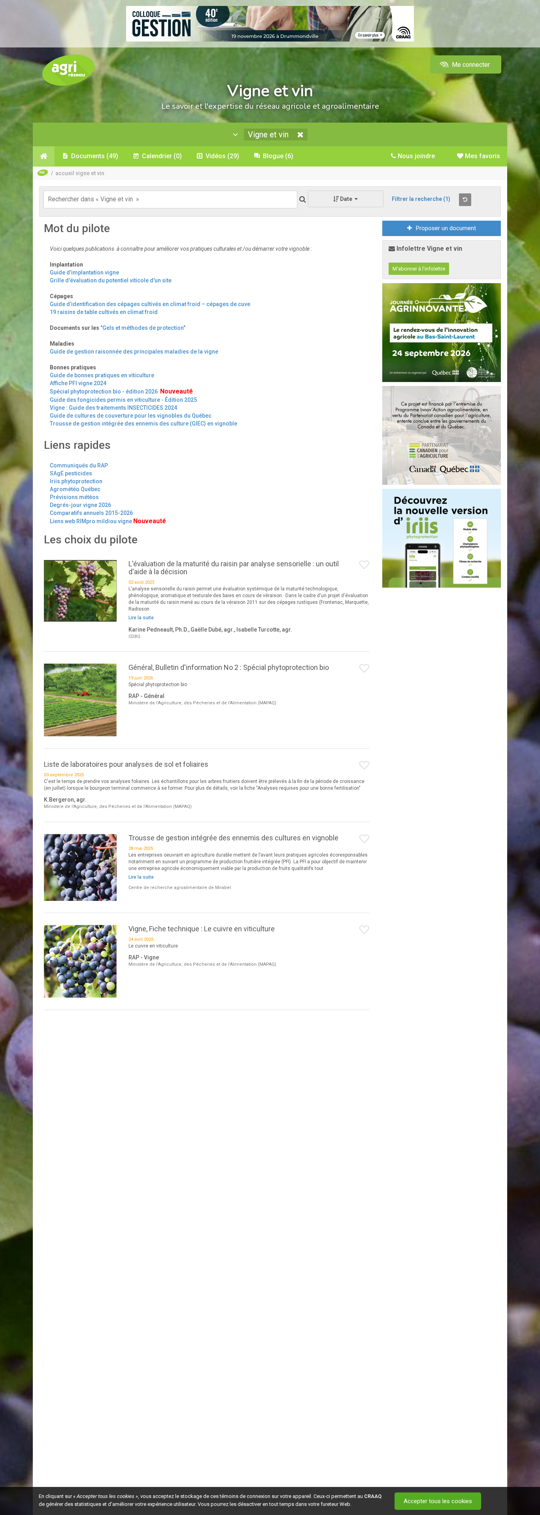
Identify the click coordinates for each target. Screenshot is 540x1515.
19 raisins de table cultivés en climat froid (104, 312)
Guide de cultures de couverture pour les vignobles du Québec (130, 415)
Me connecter (470, 64)
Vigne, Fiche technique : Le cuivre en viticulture (201, 929)
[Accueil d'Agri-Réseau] (68, 69)
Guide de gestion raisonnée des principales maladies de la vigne (134, 351)
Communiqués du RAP (79, 465)
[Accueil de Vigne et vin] (44, 156)
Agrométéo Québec (75, 489)
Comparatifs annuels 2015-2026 (91, 513)
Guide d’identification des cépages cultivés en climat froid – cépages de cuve (150, 304)
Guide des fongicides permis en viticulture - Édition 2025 (123, 400)
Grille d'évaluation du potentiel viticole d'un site (111, 280)
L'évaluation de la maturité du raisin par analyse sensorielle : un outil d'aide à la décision (233, 568)
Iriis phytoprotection (76, 481)
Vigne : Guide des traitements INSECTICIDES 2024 (113, 408)
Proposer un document (446, 228)
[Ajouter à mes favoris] (364, 565)
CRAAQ (372, 1496)
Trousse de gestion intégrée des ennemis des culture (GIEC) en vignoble (143, 423)
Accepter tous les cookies (438, 1501)
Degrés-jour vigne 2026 (80, 505)
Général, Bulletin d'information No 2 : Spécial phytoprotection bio (228, 667)
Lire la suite (141, 617)
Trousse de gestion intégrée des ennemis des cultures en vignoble (233, 838)
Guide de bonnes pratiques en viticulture (102, 375)
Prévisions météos (74, 497)
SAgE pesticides (71, 473)
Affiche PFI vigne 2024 (78, 383)
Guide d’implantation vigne (84, 272)
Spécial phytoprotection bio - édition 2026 (105, 391)
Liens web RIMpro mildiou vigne (91, 521)
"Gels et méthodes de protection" (142, 328)
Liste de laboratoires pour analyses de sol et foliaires (126, 764)
